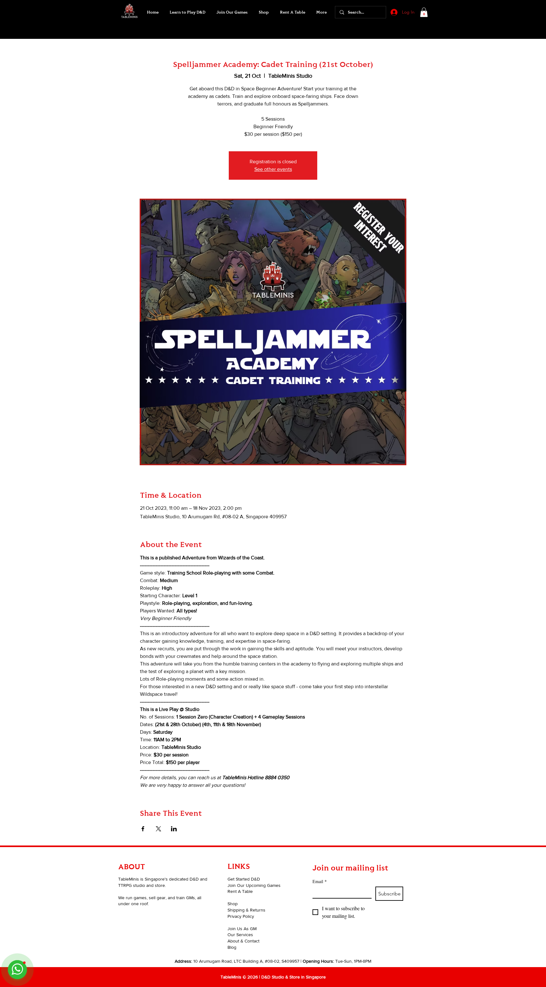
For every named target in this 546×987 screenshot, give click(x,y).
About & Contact (243, 940)
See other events (273, 169)
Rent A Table (240, 891)
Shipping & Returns (246, 909)
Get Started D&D (244, 879)
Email (319, 881)
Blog (232, 947)
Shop (233, 903)
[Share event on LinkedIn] (174, 828)
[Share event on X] (158, 828)
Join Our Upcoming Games (254, 885)
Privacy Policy (241, 916)
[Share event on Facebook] (143, 828)
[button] (232, 12)
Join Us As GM (242, 928)
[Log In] (393, 12)
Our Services (240, 934)
